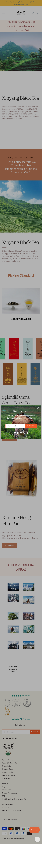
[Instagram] (24, 432)
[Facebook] (18, 432)
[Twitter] (15, 432)
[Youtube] (21, 432)
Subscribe (30, 426)
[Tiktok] (27, 432)
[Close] (38, 408)
